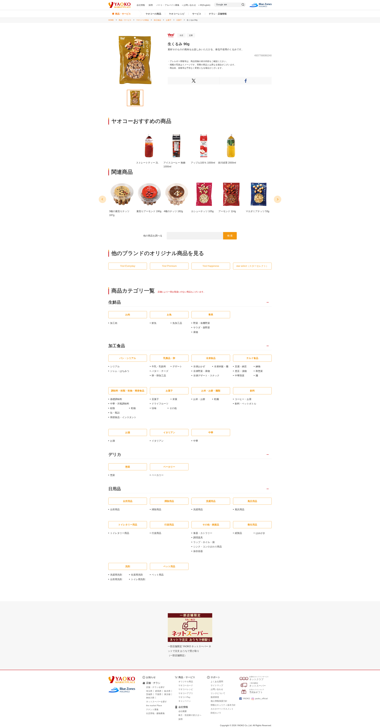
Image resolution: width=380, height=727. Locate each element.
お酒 (112, 441)
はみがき (260, 533)
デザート (177, 366)
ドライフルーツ (160, 403)
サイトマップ (217, 685)
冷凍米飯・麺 (221, 366)
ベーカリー (158, 475)
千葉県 (158, 694)
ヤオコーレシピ (177, 13)
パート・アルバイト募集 (167, 5)
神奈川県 (150, 698)
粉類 (112, 408)
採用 (151, 5)
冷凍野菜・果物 (201, 371)
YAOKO (246, 698)
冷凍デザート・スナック (206, 375)
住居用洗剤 (137, 574)
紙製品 (238, 533)
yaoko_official (261, 698)
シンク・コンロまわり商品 (207, 546)
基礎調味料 (116, 399)
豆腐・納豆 (241, 366)
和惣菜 (259, 371)
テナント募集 (152, 709)
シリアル (115, 366)
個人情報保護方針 (219, 701)
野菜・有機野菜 (201, 323)
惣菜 (112, 475)
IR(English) (205, 5)
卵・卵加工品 (159, 375)
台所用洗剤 (116, 579)
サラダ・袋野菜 (201, 327)
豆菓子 (179, 20)
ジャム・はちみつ (119, 371)
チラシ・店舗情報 (218, 13)
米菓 (174, 399)
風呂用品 (239, 509)
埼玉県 (149, 691)
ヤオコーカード (185, 685)
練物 (258, 366)
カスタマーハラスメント (222, 709)
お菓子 (168, 20)
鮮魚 (154, 323)
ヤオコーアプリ (185, 693)
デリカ (114, 454)
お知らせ (151, 677)
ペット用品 (158, 574)
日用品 (114, 489)
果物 (195, 332)
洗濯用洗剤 (116, 574)
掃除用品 (156, 509)
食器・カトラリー (202, 533)
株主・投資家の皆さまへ (189, 715)
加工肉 (113, 323)
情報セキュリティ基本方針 (223, 705)
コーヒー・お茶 (243, 399)
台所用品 (115, 509)
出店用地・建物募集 (155, 713)
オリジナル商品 (185, 681)
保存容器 (198, 551)
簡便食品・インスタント (123, 417)
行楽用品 (156, 533)
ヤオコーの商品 (153, 13)
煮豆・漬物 (241, 371)
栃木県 (167, 691)
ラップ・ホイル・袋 (204, 542)
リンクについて (218, 693)
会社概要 (182, 711)
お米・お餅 (199, 399)
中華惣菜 (239, 375)
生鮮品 (114, 302)
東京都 (167, 694)
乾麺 (216, 399)
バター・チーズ (160, 371)
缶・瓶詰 (115, 412)
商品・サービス (125, 20)
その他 (173, 408)
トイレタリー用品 (119, 533)
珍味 (154, 408)
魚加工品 (177, 323)
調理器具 (198, 537)
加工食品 (157, 20)
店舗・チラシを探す (155, 687)
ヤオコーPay (184, 697)
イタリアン (158, 441)
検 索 (230, 235)
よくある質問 (217, 681)
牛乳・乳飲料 (159, 366)
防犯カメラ (216, 713)
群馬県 (158, 691)
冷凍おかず (199, 366)
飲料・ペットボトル (245, 403)
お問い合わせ (189, 5)
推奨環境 (215, 697)
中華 (195, 441)
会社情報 (141, 5)
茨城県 (149, 694)
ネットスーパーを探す (156, 701)
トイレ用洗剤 (138, 579)
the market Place (154, 705)
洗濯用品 (198, 509)
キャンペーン (184, 701)
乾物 (133, 408)
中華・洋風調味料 (119, 403)
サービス (196, 13)
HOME (111, 20)
